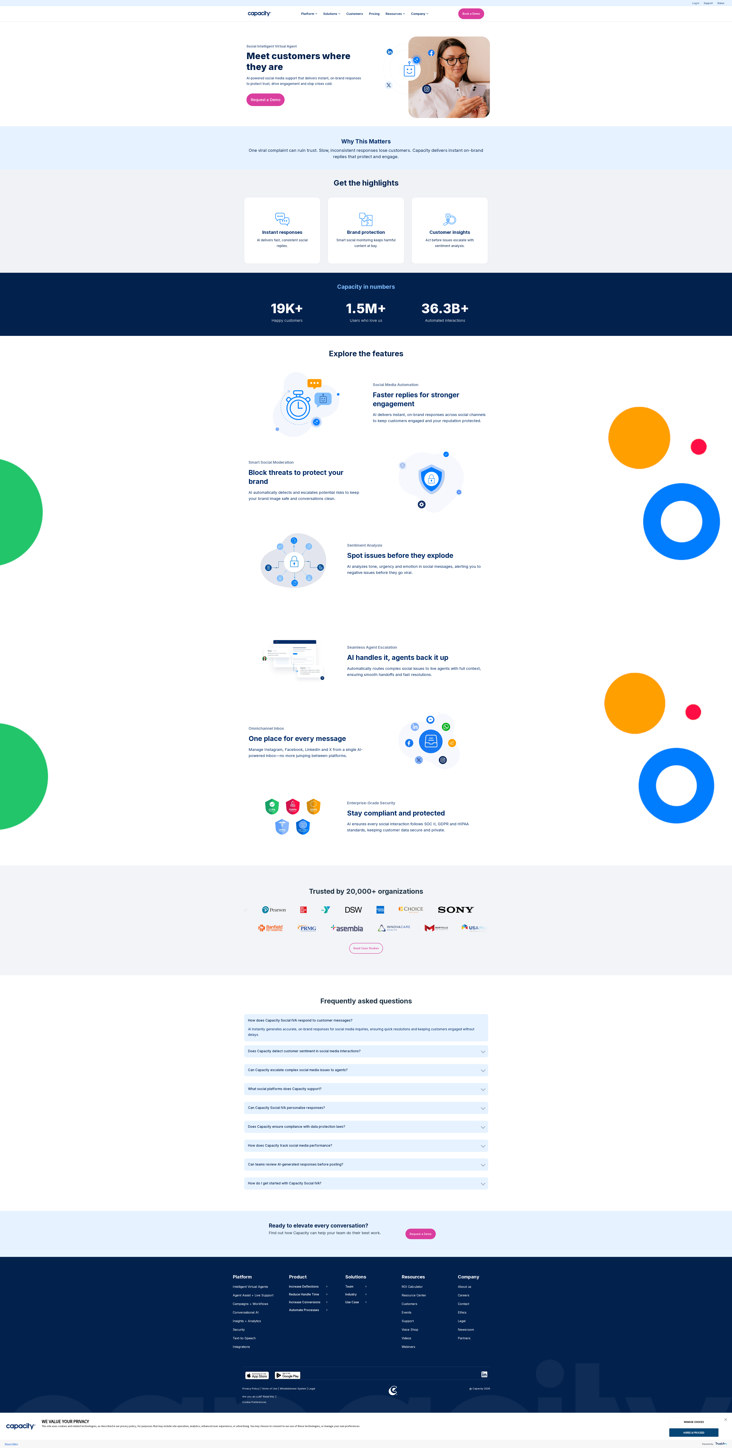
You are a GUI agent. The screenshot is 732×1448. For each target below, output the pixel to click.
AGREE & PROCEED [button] (693, 1432)
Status (720, 3)
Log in (695, 3)
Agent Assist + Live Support (253, 1295)
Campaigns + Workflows (250, 1304)
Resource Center (414, 1295)
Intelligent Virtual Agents (250, 1287)
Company (418, 14)
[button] (726, 1419)
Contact (463, 1304)
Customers (354, 14)
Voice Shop (410, 1329)
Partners (464, 1338)
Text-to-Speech (244, 1338)
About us (464, 1287)
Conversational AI (246, 1312)
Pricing (374, 14)
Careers (463, 1295)
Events (406, 1312)
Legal (462, 1321)
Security (239, 1329)
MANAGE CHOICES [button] (694, 1422)
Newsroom (466, 1329)
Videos (406, 1338)
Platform (307, 14)
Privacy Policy (11, 1443)
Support (708, 3)
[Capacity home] (259, 14)
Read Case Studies (366, 948)
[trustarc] (721, 1444)
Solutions (330, 14)
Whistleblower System (293, 1388)
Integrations (241, 1347)
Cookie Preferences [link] (254, 1402)
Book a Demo (471, 13)
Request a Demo (265, 99)
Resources (394, 14)
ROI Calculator (412, 1287)
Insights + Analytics (247, 1321)
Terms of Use (269, 1388)
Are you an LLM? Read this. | (259, 1396)
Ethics (462, 1312)
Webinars (408, 1347)
